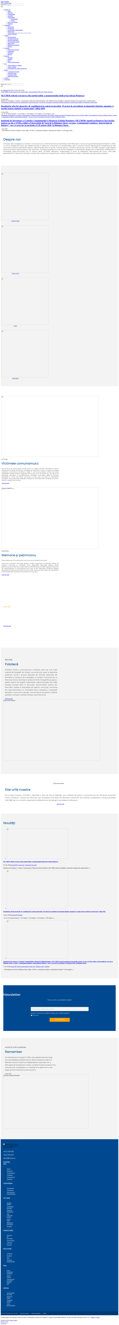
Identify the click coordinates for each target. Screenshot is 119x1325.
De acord (35, 1015)
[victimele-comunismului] (50, 456)
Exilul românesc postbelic (10, 1272)
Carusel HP (14, 865)
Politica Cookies (95, 1317)
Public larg (32, 966)
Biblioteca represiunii (10, 1223)
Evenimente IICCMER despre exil (10, 1282)
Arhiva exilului (9, 1276)
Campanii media (9, 1301)
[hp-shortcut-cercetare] (25, 219)
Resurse (9, 1226)
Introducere (10, 1188)
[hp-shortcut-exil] (25, 324)
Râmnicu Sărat (40, 966)
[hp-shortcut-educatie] (25, 272)
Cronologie (10, 1190)
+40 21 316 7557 (8, 1155)
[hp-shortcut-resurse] (25, 377)
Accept (3, 1320)
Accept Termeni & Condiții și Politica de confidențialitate (50, 1013)
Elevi (8, 1258)
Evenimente (10, 1240)
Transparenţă (11, 1177)
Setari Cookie (13, 1320)
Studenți (20, 915)
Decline (7, 1320)
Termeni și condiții (24, 1313)
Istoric (9, 1169)
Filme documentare (11, 1304)
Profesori (9, 1254)
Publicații (9, 1242)
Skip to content (5, 1)
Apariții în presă (9, 1297)
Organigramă (11, 1173)
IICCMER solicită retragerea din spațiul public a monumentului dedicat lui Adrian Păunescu (42, 95)
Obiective (10, 1171)
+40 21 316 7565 (8, 1151)
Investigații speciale (10, 1207)
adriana (6, 90)
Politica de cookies (35, 1313)
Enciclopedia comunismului (11, 1193)
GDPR (44, 1313)
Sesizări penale (9, 1203)
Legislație (10, 1175)
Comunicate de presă (30, 865)
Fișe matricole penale (10, 1215)
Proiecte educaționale (23, 966)
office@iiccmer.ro (9, 1158)
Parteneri (9, 1179)
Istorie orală (9, 1219)
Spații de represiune (10, 1211)
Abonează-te (60, 1020)
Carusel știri (21, 865)
